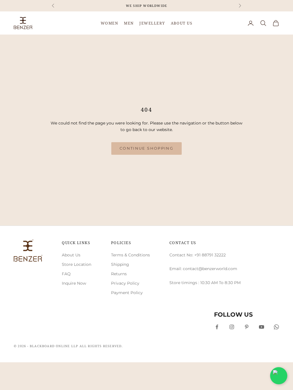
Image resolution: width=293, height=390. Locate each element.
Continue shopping (146, 148)
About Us (71, 255)
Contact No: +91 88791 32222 (197, 255)
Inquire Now (74, 283)
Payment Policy (127, 292)
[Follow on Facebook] (217, 327)
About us (182, 23)
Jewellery (152, 23)
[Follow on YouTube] (261, 327)
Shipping (120, 264)
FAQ (66, 273)
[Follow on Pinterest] (247, 327)
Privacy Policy (125, 283)
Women (109, 23)
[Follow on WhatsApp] (276, 327)
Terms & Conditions (130, 255)
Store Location (76, 264)
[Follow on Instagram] (232, 327)
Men (129, 23)
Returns (119, 273)
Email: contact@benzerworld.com (203, 268)
